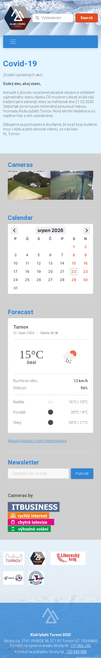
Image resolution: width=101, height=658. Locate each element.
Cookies (17, 649)
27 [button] (50, 279)
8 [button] (74, 255)
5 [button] (39, 255)
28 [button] (62, 279)
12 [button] (39, 263)
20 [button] (50, 271)
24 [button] (15, 279)
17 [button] (15, 271)
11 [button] (27, 263)
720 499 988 (76, 652)
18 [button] (27, 271)
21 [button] (62, 271)
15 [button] (74, 263)
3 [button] (15, 255)
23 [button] (85, 271)
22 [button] (73, 271)
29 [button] (73, 279)
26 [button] (39, 279)
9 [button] (85, 255)
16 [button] (85, 263)
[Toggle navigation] (13, 41)
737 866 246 (81, 646)
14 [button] (62, 263)
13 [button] (50, 263)
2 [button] (85, 246)
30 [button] (85, 279)
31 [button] (15, 288)
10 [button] (15, 263)
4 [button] (27, 255)
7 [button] (62, 255)
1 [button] (74, 246)
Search (87, 18)
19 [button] (39, 271)
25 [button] (27, 279)
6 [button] (50, 255)
